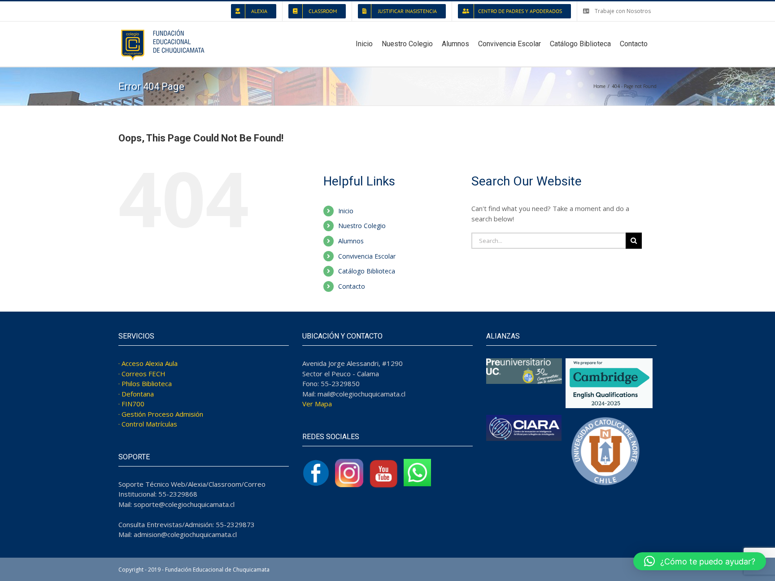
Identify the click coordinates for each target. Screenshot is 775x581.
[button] (699, 561)
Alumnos (351, 241)
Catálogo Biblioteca (366, 271)
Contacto (351, 286)
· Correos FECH (141, 373)
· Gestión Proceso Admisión (160, 413)
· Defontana (136, 393)
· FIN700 (131, 403)
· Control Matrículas (147, 423)
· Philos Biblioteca (145, 383)
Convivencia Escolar (367, 256)
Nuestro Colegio (362, 225)
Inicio (345, 211)
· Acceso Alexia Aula (148, 363)
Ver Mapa (317, 403)
